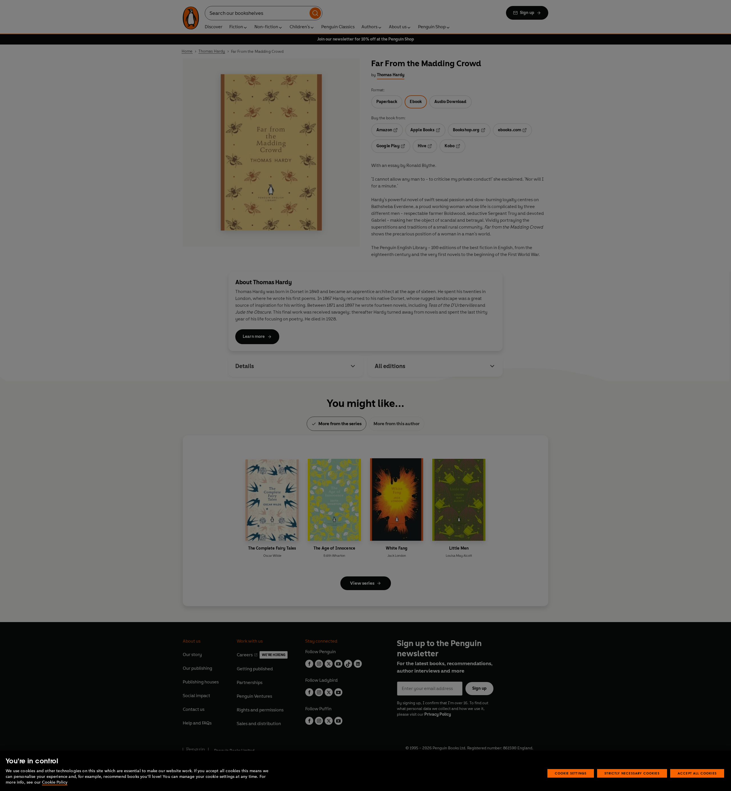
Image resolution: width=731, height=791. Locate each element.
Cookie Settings (571, 773)
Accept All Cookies (697, 773)
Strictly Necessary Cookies (632, 773)
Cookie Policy (54, 782)
